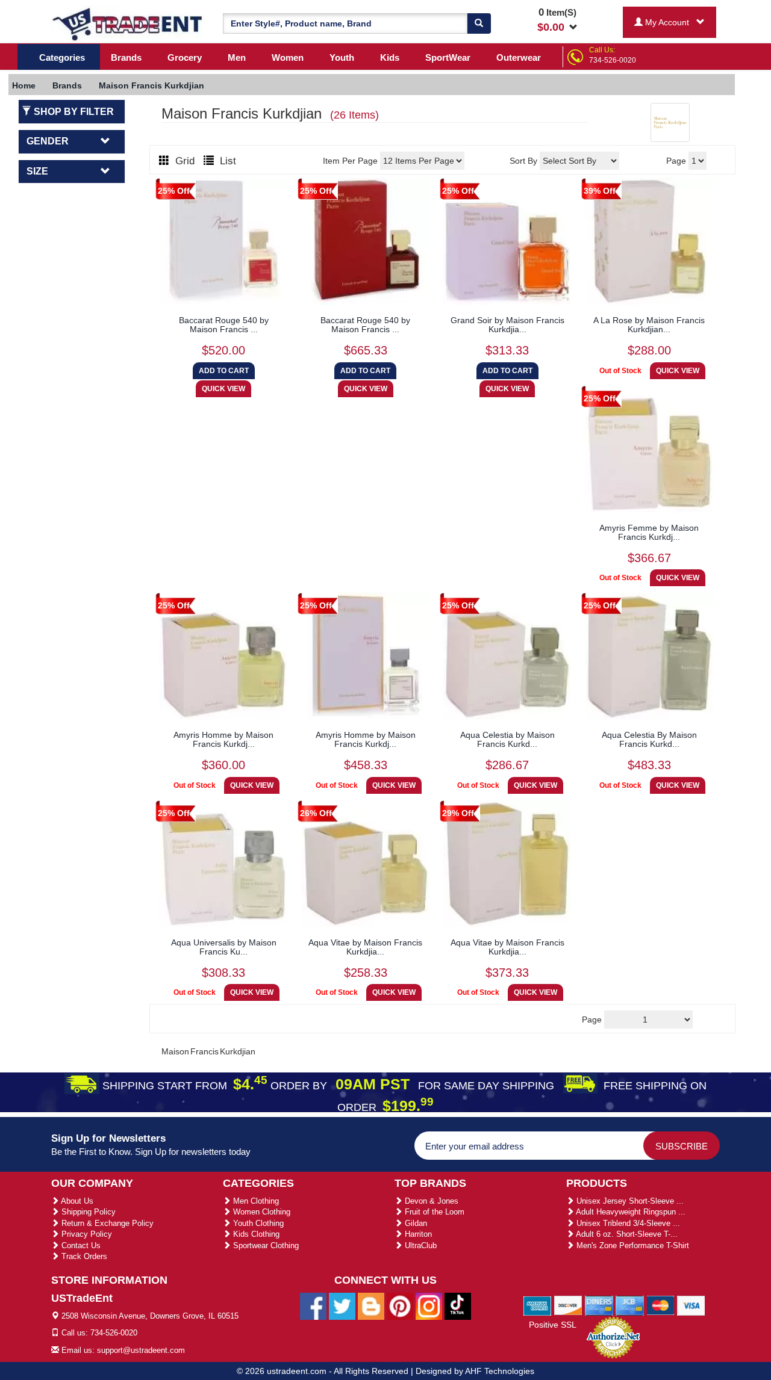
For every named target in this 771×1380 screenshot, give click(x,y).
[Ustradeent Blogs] (371, 1305)
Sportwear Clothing (265, 1245)
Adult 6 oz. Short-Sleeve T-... (626, 1234)
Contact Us (80, 1245)
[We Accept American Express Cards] (537, 1305)
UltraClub (419, 1245)
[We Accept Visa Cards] (691, 1305)
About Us (76, 1200)
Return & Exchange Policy (106, 1223)
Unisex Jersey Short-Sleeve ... (629, 1200)
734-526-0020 (612, 60)
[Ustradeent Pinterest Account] (400, 1305)
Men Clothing (255, 1200)
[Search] (479, 23)
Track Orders (83, 1256)
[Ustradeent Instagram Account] (429, 1305)
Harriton (417, 1234)
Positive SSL (552, 1324)
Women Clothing (260, 1211)
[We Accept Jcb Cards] (630, 1305)
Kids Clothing (255, 1234)
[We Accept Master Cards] (660, 1305)
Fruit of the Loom (433, 1211)
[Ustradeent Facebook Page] (313, 1305)
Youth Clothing (257, 1223)
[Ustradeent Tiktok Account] (458, 1305)
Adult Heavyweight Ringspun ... (629, 1211)
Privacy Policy (85, 1234)
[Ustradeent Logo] (128, 23)
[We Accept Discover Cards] (568, 1305)
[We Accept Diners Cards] (599, 1305)
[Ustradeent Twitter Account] (342, 1305)
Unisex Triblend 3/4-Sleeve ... (627, 1223)
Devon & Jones (430, 1200)
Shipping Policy (87, 1211)
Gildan (414, 1223)
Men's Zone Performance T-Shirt (631, 1245)
